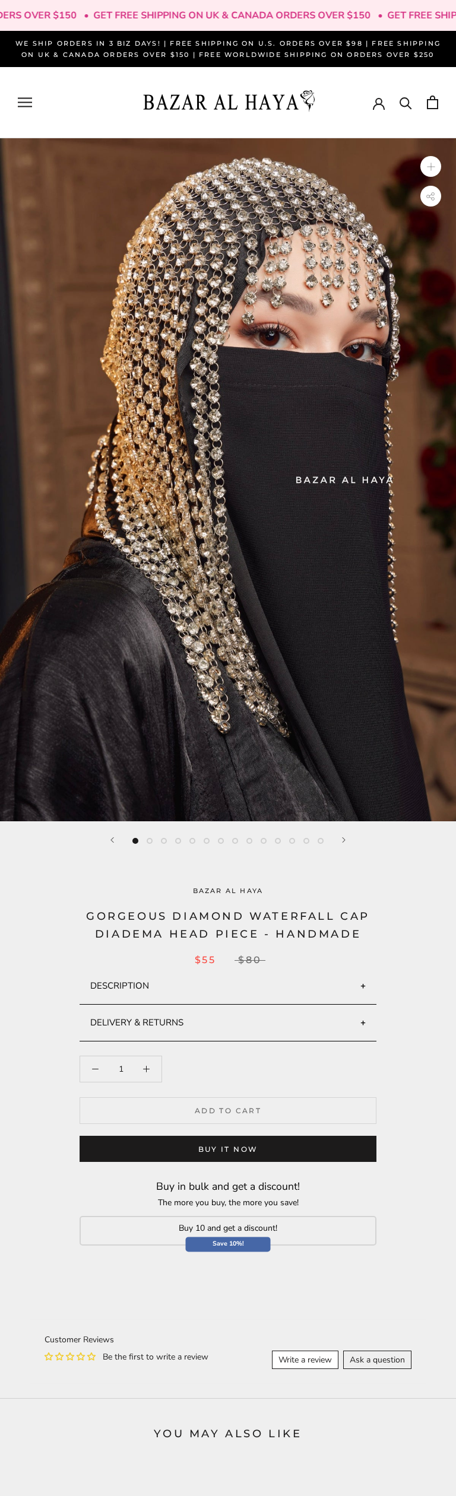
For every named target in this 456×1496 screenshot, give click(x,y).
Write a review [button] (305, 1359)
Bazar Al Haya (228, 891)
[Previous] (112, 840)
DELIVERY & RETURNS (136, 1022)
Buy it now (228, 1149)
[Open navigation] (25, 102)
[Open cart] (432, 102)
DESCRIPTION (119, 986)
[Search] (406, 102)
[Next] (344, 840)
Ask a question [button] (377, 1359)
